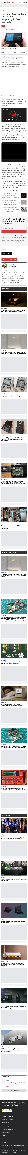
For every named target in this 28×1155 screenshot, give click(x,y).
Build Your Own (6, 253)
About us (4, 1135)
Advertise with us (6, 1132)
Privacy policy (5, 1122)
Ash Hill (9, 26)
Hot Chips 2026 (13, 6)
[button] (26, 2)
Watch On (5, 119)
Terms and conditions (7, 1116)
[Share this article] (2, 52)
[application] (14, 151)
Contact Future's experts (8, 1119)
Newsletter (23, 52)
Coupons (4, 1139)
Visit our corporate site (13, 1105)
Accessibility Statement (7, 1129)
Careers (4, 1142)
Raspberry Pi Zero (9, 57)
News (3, 26)
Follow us (16, 52)
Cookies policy (5, 1126)
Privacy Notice (21, 237)
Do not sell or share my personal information (13, 1145)
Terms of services (19, 235)
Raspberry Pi (4, 10)
